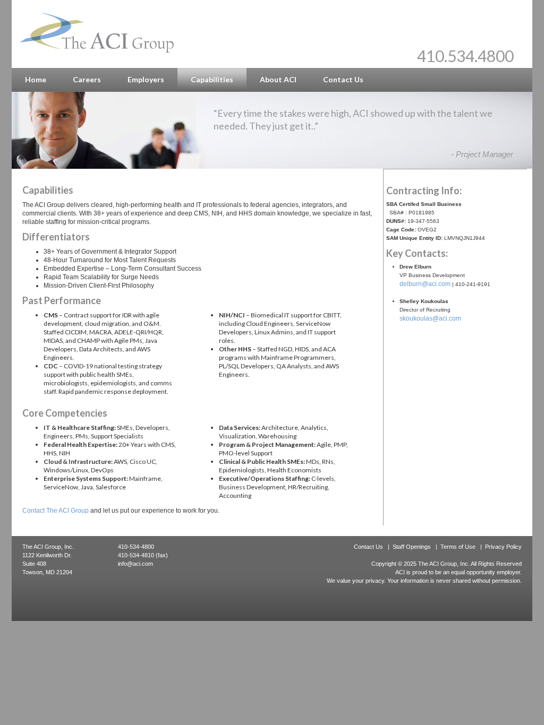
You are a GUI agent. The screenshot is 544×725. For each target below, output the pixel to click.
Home (35, 79)
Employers (146, 79)
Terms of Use (457, 546)
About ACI (278, 79)
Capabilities (212, 79)
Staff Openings (412, 546)
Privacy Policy (503, 546)
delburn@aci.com (425, 284)
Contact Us (343, 79)
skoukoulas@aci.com (430, 318)
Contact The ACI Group (55, 510)
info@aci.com (135, 563)
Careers (87, 79)
